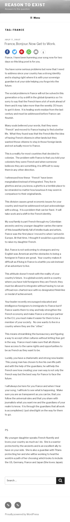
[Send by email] (36, 51)
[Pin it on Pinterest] (21, 51)
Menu (37, 17)
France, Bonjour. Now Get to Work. (30, 44)
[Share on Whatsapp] (28, 51)
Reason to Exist (25, 4)
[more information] (43, 52)
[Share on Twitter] (14, 51)
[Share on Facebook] (7, 51)
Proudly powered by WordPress (22, 514)
